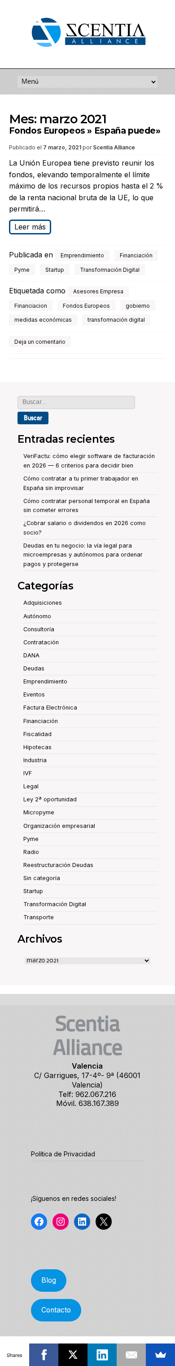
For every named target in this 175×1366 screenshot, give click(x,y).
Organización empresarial (59, 825)
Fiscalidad (37, 734)
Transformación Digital (110, 269)
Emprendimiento (82, 255)
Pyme (22, 269)
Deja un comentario (40, 341)
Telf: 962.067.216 (87, 1094)
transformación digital (116, 319)
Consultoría (38, 629)
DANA (31, 655)
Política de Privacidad (63, 1154)
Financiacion (30, 305)
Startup (54, 269)
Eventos (34, 694)
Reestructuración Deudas (58, 865)
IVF (27, 773)
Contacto (56, 1310)
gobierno (138, 305)
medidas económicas (43, 319)
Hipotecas (37, 747)
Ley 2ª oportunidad (50, 799)
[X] (73, 1355)
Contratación (41, 642)
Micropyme (38, 812)
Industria (35, 760)
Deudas (33, 668)
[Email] (131, 1355)
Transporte (38, 917)
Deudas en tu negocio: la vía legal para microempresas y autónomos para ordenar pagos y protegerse (83, 554)
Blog (48, 1280)
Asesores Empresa (98, 291)
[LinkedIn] (102, 1355)
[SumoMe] (160, 1355)
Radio (31, 852)
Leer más (30, 226)
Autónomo (37, 616)
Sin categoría (41, 878)
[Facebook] (43, 1355)
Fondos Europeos (86, 305)
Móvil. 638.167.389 (87, 1103)
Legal (31, 786)
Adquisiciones (42, 602)
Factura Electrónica (50, 707)
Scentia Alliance (114, 147)
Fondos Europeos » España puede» (85, 131)
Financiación (136, 255)
